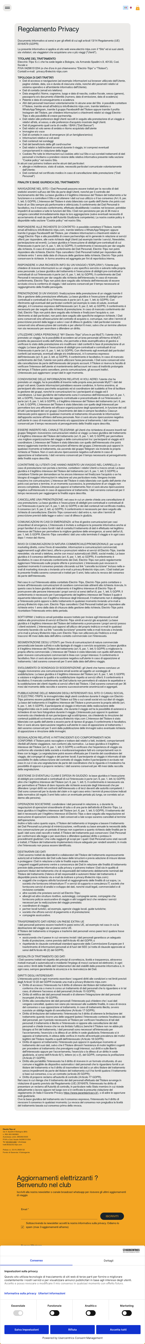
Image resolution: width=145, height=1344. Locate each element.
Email (25, 1209)
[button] (138, 7)
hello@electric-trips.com (12, 1144)
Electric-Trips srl (9, 1129)
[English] (131, 8)
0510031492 (11, 1142)
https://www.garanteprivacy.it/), (81, 1092)
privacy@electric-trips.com (52, 71)
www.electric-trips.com (83, 49)
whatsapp (22, 1142)
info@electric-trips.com (76, 106)
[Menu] (7, 7)
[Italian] (125, 8)
